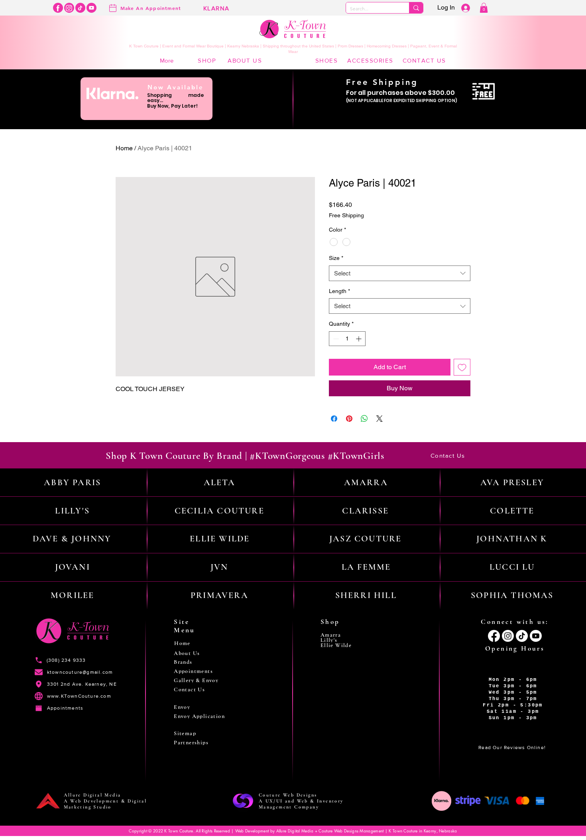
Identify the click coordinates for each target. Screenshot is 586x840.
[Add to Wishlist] (462, 367)
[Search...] (416, 7)
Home (124, 148)
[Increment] (359, 339)
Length (339, 291)
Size (336, 258)
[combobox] (399, 273)
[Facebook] (58, 8)
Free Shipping (346, 215)
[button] (484, 8)
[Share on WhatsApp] (364, 418)
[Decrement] (335, 339)
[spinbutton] (347, 339)
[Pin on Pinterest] (349, 418)
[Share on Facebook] (334, 418)
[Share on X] (379, 418)
